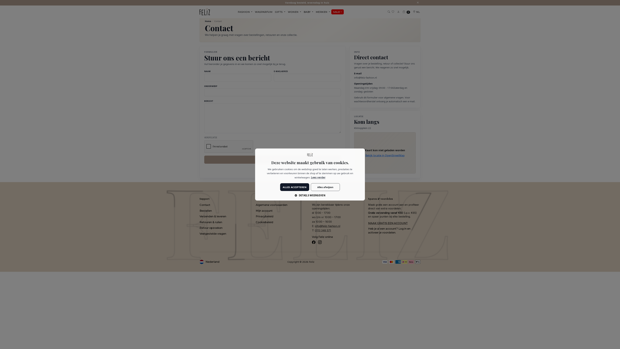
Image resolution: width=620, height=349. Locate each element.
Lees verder (318, 177)
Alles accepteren (294, 187)
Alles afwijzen (325, 187)
